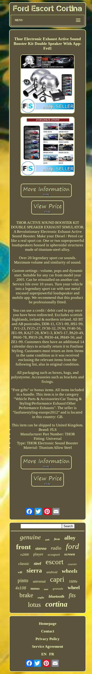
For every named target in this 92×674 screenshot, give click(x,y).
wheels (69, 571)
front (23, 547)
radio (56, 548)
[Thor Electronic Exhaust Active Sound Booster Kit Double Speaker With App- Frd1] (47, 84)
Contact (47, 631)
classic (23, 563)
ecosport (54, 554)
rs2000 (24, 554)
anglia (41, 597)
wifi (20, 572)
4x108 (20, 588)
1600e (73, 581)
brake (26, 595)
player (38, 554)
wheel (74, 587)
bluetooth (56, 596)
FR (51, 654)
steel (37, 563)
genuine (30, 537)
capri (57, 579)
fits (72, 595)
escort (54, 562)
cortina (56, 604)
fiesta (57, 539)
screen (69, 554)
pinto (23, 580)
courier (72, 564)
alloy (69, 538)
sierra (34, 570)
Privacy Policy (48, 639)
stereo (40, 548)
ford (72, 546)
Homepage (47, 623)
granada (58, 588)
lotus (34, 604)
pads (47, 539)
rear (46, 589)
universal (39, 581)
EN (43, 654)
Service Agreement (47, 646)
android (51, 572)
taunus (35, 588)
